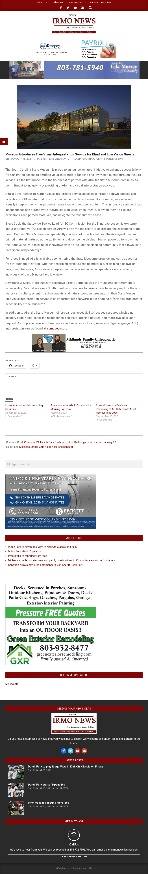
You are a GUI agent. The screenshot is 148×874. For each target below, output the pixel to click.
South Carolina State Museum (102, 158)
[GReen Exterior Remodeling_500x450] (50, 586)
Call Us (74, 844)
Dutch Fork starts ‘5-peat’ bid (25, 551)
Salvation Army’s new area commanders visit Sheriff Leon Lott (45, 565)
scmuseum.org (57, 328)
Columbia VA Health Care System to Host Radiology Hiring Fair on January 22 (70, 442)
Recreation (58, 158)
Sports (64, 788)
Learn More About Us (74, 856)
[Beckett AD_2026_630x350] (50, 476)
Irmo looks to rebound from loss (27, 556)
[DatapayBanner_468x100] (74, 41)
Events (45, 158)
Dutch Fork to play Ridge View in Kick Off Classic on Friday (42, 546)
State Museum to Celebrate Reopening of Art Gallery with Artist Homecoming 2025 (116, 409)
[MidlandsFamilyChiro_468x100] (74, 337)
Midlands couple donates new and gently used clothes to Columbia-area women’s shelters (61, 560)
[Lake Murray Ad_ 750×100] (74, 62)
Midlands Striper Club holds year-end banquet (46, 446)
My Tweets (11, 684)
